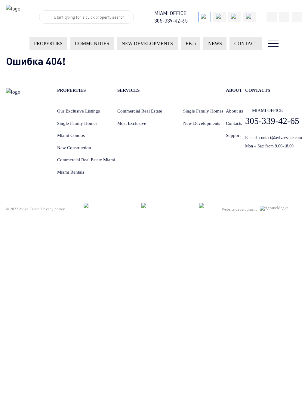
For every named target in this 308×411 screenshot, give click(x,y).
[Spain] (234, 17)
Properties (48, 43)
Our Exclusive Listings (78, 111)
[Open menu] (273, 44)
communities (92, 43)
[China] (219, 17)
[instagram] (297, 17)
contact (245, 43)
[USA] (204, 17)
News (215, 43)
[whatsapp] (284, 17)
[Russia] (249, 17)
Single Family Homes (77, 123)
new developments (147, 43)
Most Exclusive (131, 123)
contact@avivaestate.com (280, 137)
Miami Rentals (70, 172)
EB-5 (191, 43)
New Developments (201, 123)
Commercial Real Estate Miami (86, 159)
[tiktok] (271, 17)
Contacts (234, 123)
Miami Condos (71, 135)
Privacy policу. (53, 209)
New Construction (74, 147)
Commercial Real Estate (139, 111)
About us (234, 111)
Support (233, 135)
